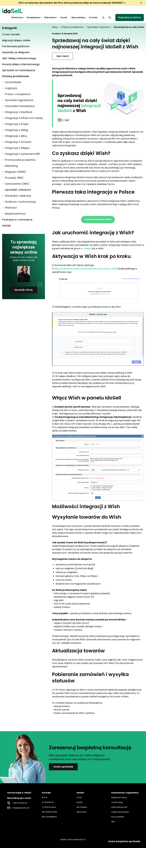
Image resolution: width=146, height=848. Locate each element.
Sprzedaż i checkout (98, 27)
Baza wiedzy (78, 17)
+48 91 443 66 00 (19, 803)
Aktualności (82, 812)
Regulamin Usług (118, 797)
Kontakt (93, 17)
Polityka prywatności (120, 812)
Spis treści (62, 56)
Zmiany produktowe (72, 27)
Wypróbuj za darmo (129, 17)
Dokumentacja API (119, 807)
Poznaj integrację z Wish (98, 219)
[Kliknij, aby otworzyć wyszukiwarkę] (109, 17)
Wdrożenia (50, 17)
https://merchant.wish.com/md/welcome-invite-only (84, 268)
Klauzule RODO (117, 817)
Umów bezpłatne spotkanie (124, 841)
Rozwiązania (33, 17)
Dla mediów (82, 807)
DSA (113, 821)
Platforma (16, 17)
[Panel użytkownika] (103, 17)
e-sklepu (86, 248)
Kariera (80, 802)
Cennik (63, 17)
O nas (79, 797)
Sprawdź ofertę (23, 289)
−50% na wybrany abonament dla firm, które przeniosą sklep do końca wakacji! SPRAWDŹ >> (72, 2)
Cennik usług (117, 802)
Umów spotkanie (63, 766)
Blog (54, 27)
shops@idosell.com (21, 808)
